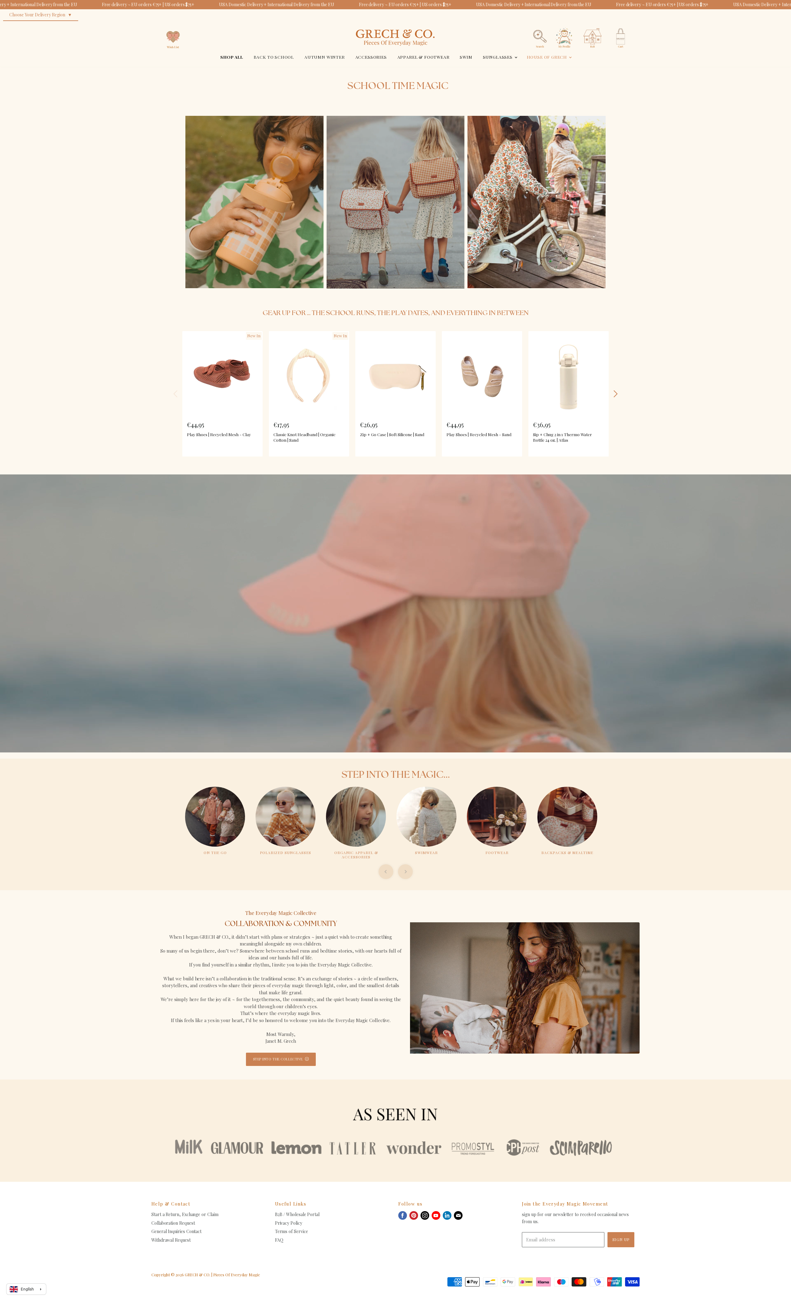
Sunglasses (498, 57)
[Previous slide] (386, 871)
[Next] (615, 393)
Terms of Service (291, 1231)
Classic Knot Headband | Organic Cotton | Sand (304, 437)
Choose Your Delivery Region (37, 15)
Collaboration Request (173, 1223)
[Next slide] (405, 871)
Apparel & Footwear (423, 57)
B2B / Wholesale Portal (297, 1214)
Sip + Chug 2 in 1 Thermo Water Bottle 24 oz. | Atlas (562, 437)
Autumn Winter (324, 57)
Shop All (231, 57)
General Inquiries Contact (176, 1231)
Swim (466, 57)
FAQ (279, 1240)
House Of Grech (547, 57)
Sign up (621, 1239)
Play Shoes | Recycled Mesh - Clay (219, 434)
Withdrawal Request (171, 1240)
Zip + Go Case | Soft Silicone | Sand (392, 434)
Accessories (371, 57)
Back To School (274, 57)
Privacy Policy (288, 1223)
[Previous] (175, 393)
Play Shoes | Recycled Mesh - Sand (478, 434)
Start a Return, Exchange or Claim (184, 1214)
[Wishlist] (173, 26)
